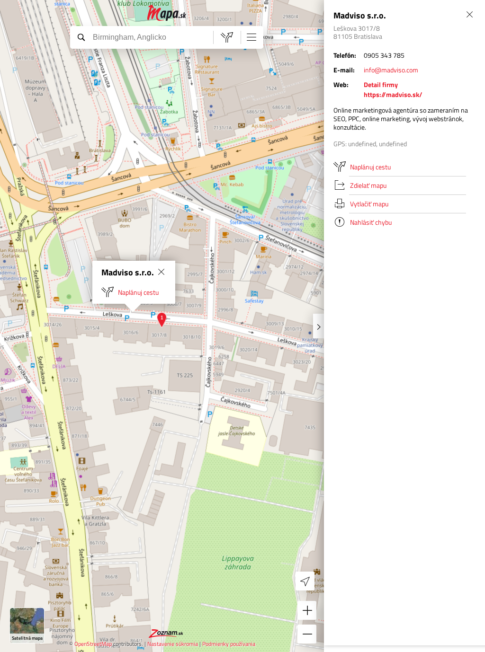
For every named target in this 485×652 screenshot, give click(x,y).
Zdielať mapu (368, 185)
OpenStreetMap (93, 643)
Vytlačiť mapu (369, 204)
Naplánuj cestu (138, 292)
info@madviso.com (391, 70)
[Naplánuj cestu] (227, 37)
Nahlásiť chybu (371, 222)
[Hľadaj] (81, 37)
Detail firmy (381, 84)
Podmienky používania (228, 643)
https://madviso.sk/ (393, 94)
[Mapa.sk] (167, 13)
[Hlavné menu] (251, 37)
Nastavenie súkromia (172, 643)
